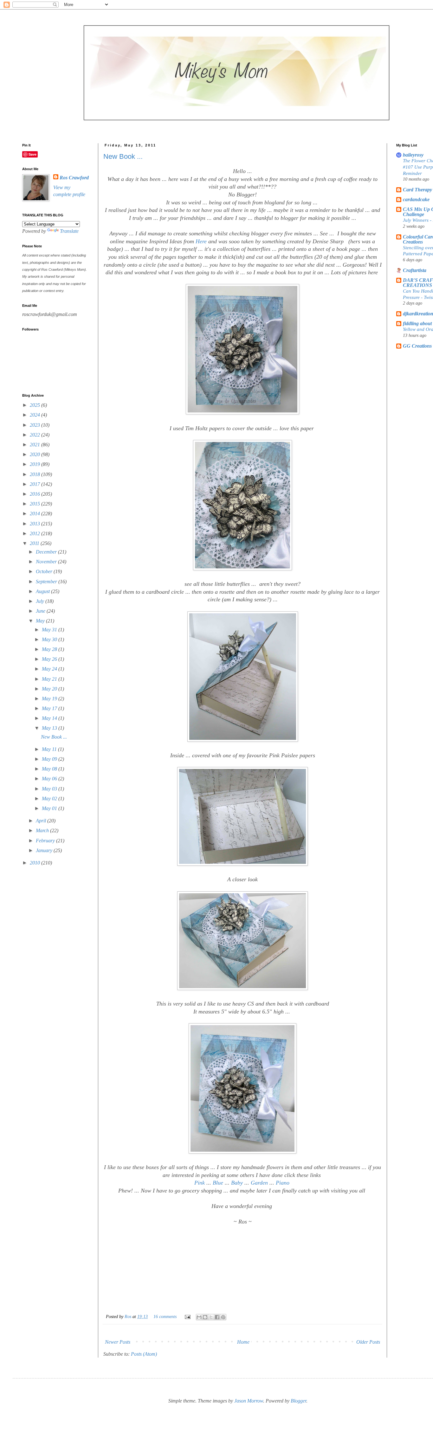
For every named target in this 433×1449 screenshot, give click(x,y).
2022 (35, 434)
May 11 (50, 749)
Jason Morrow (248, 1400)
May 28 (50, 649)
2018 (35, 474)
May (41, 620)
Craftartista (414, 270)
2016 (35, 494)
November (47, 561)
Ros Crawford (74, 177)
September (47, 581)
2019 (35, 464)
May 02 (50, 798)
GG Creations (417, 346)
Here (201, 241)
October (45, 571)
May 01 (50, 808)
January (45, 850)
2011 (35, 543)
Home (243, 1342)
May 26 (50, 659)
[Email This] (199, 1317)
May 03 (50, 788)
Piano (282, 1183)
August (43, 591)
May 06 (50, 778)
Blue (218, 1183)
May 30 (50, 639)
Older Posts (368, 1342)
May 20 (50, 688)
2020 (35, 454)
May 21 (50, 679)
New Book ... (123, 156)
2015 (35, 503)
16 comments (165, 1316)
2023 (35, 425)
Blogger (298, 1400)
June (41, 611)
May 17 (50, 708)
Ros (128, 1316)
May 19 (50, 698)
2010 (35, 862)
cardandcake (416, 199)
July (40, 601)
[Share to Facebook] (217, 1317)
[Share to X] (211, 1317)
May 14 (50, 718)
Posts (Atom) (144, 1354)
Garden (259, 1183)
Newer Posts (117, 1342)
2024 (35, 415)
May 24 (50, 669)
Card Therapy (417, 189)
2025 (35, 405)
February (46, 840)
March (43, 830)
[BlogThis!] (205, 1317)
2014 (35, 513)
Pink (199, 1183)
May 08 (50, 768)
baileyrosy (413, 155)
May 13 (50, 728)
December (47, 551)
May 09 (50, 759)
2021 (35, 444)
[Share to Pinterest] (223, 1317)
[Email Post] (187, 1316)
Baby (237, 1183)
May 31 (50, 629)
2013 (35, 523)
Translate (69, 231)
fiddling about (417, 323)
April (41, 820)
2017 (35, 484)
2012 (35, 533)
